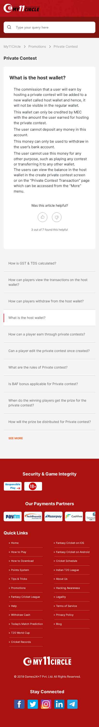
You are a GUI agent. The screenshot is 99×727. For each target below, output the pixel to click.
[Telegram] (72, 707)
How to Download (22, 561)
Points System (20, 570)
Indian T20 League (67, 570)
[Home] (22, 11)
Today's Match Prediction (27, 624)
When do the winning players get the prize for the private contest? (47, 402)
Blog (59, 624)
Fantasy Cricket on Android (73, 552)
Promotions (37, 46)
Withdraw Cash (20, 614)
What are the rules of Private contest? (38, 367)
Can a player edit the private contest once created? (49, 351)
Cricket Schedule (66, 561)
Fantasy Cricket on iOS (70, 543)
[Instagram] (46, 707)
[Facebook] (19, 707)
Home (15, 543)
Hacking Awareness (68, 588)
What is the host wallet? (26, 318)
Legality (61, 596)
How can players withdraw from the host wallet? (46, 301)
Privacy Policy (65, 614)
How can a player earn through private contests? (46, 334)
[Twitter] (32, 707)
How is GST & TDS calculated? (32, 263)
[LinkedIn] (59, 707)
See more (15, 438)
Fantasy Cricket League (25, 596)
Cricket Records (21, 642)
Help (14, 606)
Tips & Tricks (19, 578)
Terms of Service (66, 606)
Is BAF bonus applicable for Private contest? (43, 384)
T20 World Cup (20, 632)
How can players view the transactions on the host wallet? (47, 282)
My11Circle (12, 46)
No (57, 217)
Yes (42, 217)
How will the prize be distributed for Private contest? (49, 422)
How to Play (18, 552)
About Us (62, 578)
